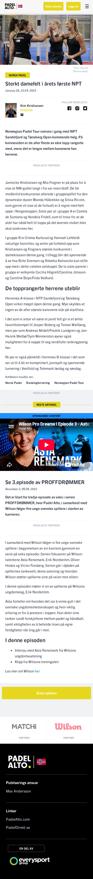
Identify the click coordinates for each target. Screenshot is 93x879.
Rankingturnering (38, 383)
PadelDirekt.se (18, 827)
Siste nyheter (53, 6)
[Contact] (22, 115)
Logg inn (73, 6)
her (37, 671)
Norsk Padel (17, 75)
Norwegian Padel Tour (69, 383)
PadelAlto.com (18, 819)
